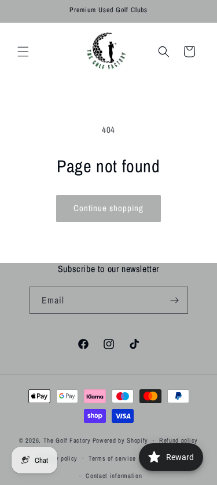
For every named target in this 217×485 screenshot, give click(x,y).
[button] (23, 51)
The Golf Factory (67, 440)
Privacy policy (57, 458)
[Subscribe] (174, 300)
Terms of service (112, 458)
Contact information (114, 476)
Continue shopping (108, 208)
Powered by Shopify (121, 440)
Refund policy (178, 440)
